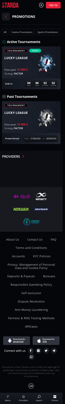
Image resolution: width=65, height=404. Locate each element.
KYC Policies (41, 256)
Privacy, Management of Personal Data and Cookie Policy (31, 266)
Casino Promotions (22, 32)
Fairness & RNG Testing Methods (31, 318)
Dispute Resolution (31, 301)
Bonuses (49, 276)
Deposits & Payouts (21, 276)
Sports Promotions (48, 32)
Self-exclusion (31, 293)
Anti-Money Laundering (31, 309)
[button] (24, 41)
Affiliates (31, 326)
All (5, 32)
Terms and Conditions (31, 247)
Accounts (18, 256)
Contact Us (35, 239)
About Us (12, 239)
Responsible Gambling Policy (31, 284)
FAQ (53, 239)
